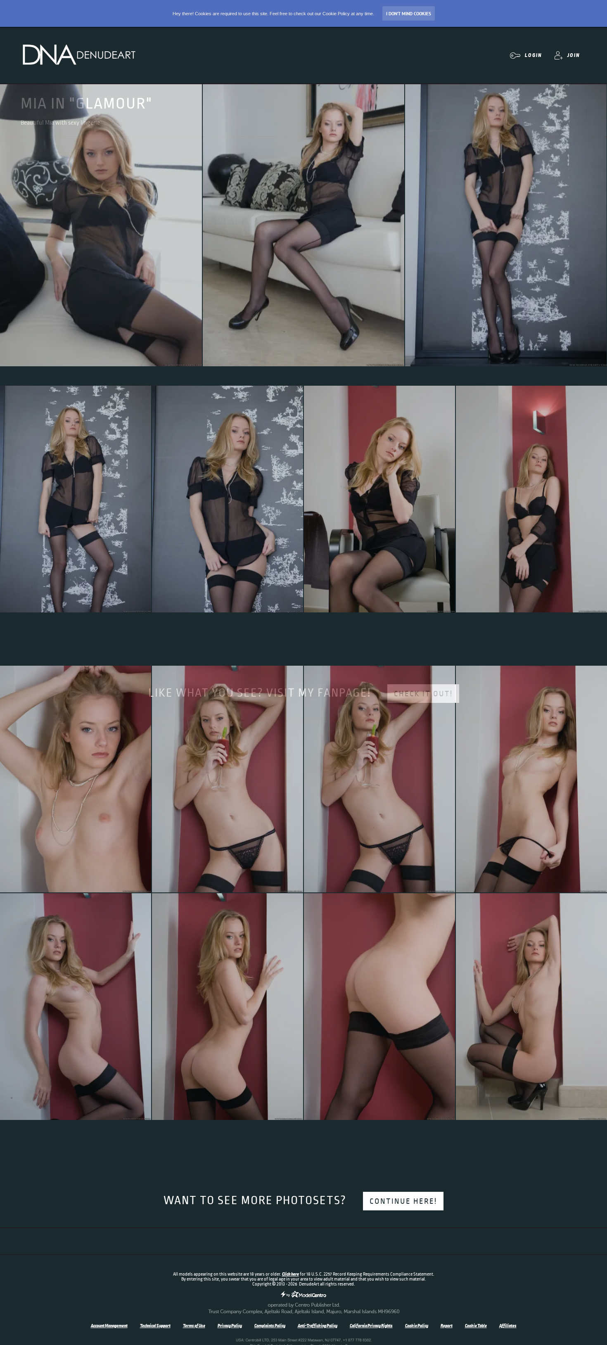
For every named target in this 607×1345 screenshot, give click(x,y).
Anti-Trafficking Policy (317, 1325)
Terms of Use (194, 1325)
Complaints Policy (269, 1325)
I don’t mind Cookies (408, 14)
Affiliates (508, 1325)
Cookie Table (476, 1325)
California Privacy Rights (371, 1325)
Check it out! (423, 694)
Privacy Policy (230, 1325)
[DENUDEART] (78, 55)
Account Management (109, 1325)
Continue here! (403, 1201)
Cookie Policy (416, 1325)
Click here (290, 1273)
